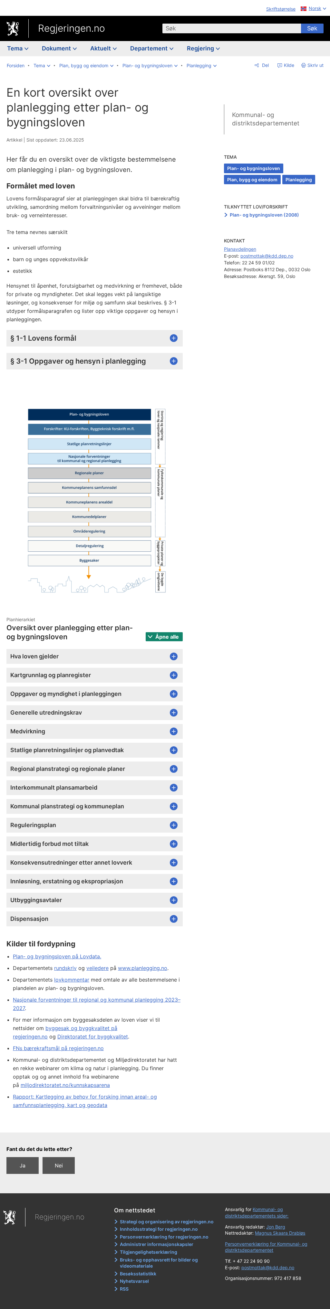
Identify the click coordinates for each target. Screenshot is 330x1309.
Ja (22, 1165)
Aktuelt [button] (101, 48)
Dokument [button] (57, 48)
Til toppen (98, 1123)
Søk (312, 28)
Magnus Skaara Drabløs (280, 1233)
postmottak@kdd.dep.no (266, 256)
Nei (59, 1165)
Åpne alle (166, 636)
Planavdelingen (240, 249)
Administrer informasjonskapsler (156, 1244)
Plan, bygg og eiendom (252, 179)
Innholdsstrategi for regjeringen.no (159, 1229)
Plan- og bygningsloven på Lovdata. (57, 956)
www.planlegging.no (142, 968)
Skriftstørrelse (281, 9)
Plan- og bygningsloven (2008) (264, 215)
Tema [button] (15, 48)
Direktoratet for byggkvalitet (92, 1036)
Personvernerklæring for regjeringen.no (164, 1237)
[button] (42, 65)
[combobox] (231, 28)
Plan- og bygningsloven (253, 168)
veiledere (97, 968)
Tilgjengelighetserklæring (148, 1252)
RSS (124, 1289)
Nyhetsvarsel (134, 1281)
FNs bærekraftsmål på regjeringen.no (58, 1048)
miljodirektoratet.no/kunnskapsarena (65, 1085)
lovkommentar (71, 979)
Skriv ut (315, 65)
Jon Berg (275, 1226)
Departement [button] (149, 48)
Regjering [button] (201, 48)
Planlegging (299, 179)
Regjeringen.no (71, 28)
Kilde (288, 65)
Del (265, 65)
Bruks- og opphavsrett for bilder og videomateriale (159, 1263)
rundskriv (65, 968)
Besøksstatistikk (138, 1273)
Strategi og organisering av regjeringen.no (167, 1221)
